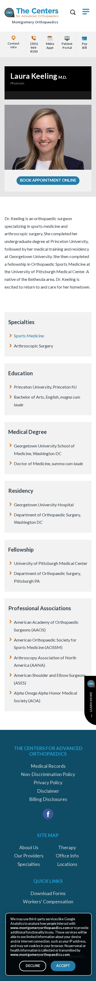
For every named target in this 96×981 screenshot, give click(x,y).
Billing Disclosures (48, 799)
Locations (67, 864)
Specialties (29, 864)
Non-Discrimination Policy (48, 774)
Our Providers (28, 855)
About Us (28, 847)
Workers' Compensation (48, 901)
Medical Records (48, 766)
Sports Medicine (29, 335)
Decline (33, 966)
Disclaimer (48, 791)
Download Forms (48, 893)
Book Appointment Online (48, 180)
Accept (63, 966)
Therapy (67, 847)
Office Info (67, 855)
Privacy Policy (48, 782)
